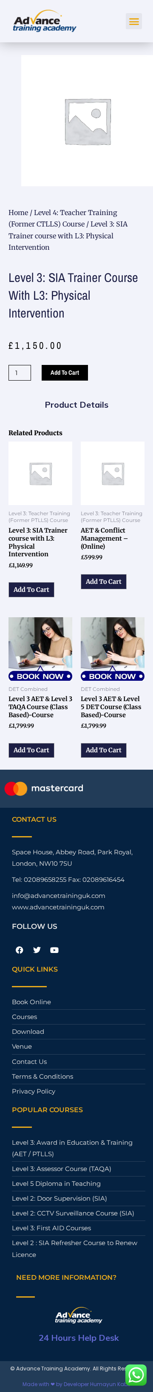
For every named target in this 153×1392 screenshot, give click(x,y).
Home (18, 212)
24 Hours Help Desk (79, 1337)
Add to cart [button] (31, 590)
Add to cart (65, 372)
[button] (134, 21)
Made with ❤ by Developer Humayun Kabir (76, 1384)
